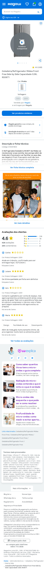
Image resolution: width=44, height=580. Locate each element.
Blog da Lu (7, 494)
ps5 (26, 459)
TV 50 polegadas (31, 478)
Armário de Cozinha (10, 478)
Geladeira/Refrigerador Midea (22, 435)
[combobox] (22, 11)
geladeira (21, 461)
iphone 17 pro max (16, 465)
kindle (5, 465)
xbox (38, 461)
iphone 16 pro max (10, 461)
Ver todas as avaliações (22, 341)
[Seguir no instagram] (25, 358)
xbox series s (31, 466)
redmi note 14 (18, 472)
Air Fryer (32, 459)
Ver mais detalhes (22, 223)
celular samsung (9, 466)
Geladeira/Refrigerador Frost (13, 441)
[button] (38, 12)
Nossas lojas (26, 494)
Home (6, 561)
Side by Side (9, 563)
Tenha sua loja (27, 498)
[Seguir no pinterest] (32, 358)
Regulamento (9, 502)
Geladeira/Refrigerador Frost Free (14, 438)
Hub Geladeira (29, 457)
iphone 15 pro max (31, 465)
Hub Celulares (17, 457)
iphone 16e (21, 466)
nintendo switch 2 (25, 468)
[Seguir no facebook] (19, 358)
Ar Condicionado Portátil (12, 470)
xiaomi (5, 468)
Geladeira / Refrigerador (34, 561)
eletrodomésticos (17, 561)
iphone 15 (10, 459)
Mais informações (20, 488)
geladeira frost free (16, 476)
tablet (25, 470)
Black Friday (7, 455)
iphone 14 (19, 459)
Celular (36, 468)
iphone (7, 463)
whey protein (24, 463)
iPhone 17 (16, 455)
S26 (31, 455)
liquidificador (20, 474)
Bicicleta (32, 470)
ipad (28, 474)
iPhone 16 (25, 455)
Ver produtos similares (22, 113)
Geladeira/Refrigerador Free (12, 445)
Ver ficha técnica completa (22, 167)
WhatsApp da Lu (10, 498)
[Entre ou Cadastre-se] (40, 4)
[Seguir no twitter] (12, 358)
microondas (34, 463)
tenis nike (28, 472)
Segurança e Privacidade (13, 506)
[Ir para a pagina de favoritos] (27, 4)
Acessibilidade (27, 502)
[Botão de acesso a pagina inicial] (15, 4)
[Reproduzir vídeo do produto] (22, 42)
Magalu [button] (27, 103)
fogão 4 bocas (31, 476)
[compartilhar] (40, 60)
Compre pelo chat (18, 541)
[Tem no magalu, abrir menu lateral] (4, 4)
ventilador (13, 468)
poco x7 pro (31, 461)
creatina (14, 463)
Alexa (21, 478)
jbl (10, 472)
